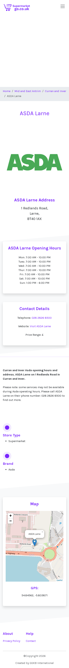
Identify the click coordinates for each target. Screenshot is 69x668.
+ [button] (10, 515)
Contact (31, 641)
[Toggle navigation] (62, 6)
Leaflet (59, 580)
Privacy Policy (11, 641)
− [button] (10, 521)
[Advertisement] (34, 50)
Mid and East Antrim (28, 91)
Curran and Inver (55, 91)
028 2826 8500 (42, 317)
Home (6, 91)
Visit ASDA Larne (40, 326)
